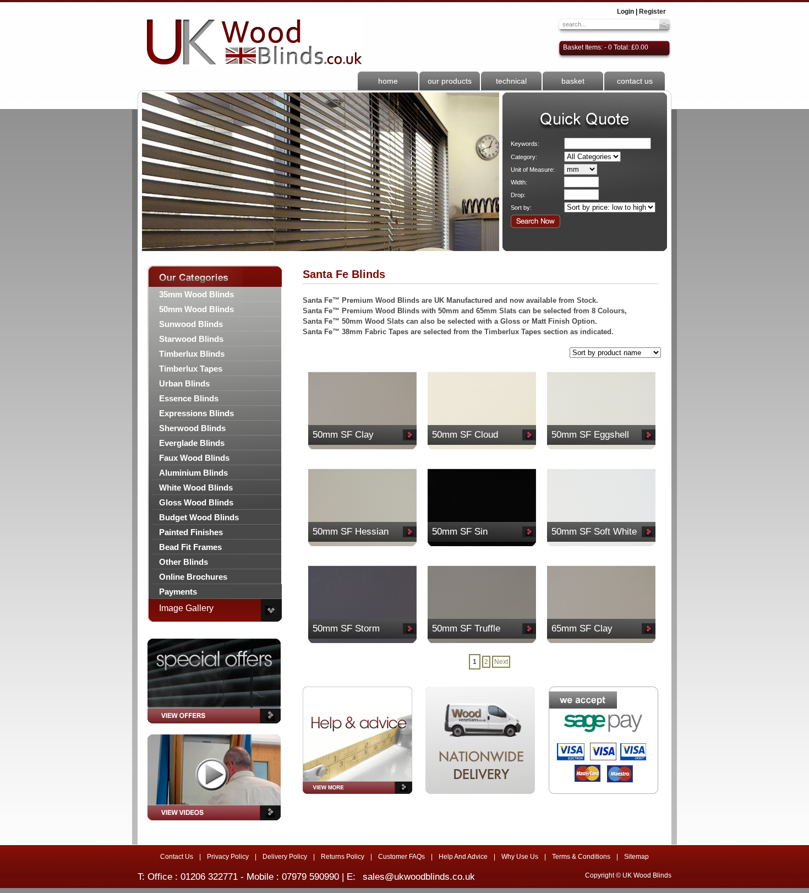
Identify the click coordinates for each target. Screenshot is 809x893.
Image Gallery (186, 608)
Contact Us (176, 857)
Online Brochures (193, 576)
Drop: (518, 195)
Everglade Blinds (192, 443)
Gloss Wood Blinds (196, 502)
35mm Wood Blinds (196, 294)
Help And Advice (463, 857)
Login (625, 11)
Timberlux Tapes (190, 368)
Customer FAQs (401, 857)
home (388, 81)
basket (572, 81)
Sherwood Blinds (192, 428)
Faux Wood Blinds (194, 457)
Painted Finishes (191, 532)
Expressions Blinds (196, 413)
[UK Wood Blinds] (253, 39)
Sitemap (636, 857)
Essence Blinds (188, 398)
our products (450, 81)
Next (501, 662)
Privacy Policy (228, 857)
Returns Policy (342, 857)
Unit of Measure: (533, 169)
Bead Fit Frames (190, 547)
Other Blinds (183, 562)
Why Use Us (519, 857)
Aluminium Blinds (193, 472)
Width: (519, 182)
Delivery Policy (285, 857)
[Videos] (214, 823)
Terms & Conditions (581, 857)
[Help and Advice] (357, 740)
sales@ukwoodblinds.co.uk (419, 877)
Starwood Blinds (191, 339)
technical (511, 81)
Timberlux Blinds (192, 353)
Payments (178, 591)
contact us (635, 81)
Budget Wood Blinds (199, 517)
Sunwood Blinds (191, 324)
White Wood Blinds (196, 487)
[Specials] (214, 727)
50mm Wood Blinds (196, 309)
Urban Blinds (184, 383)
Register (652, 11)
